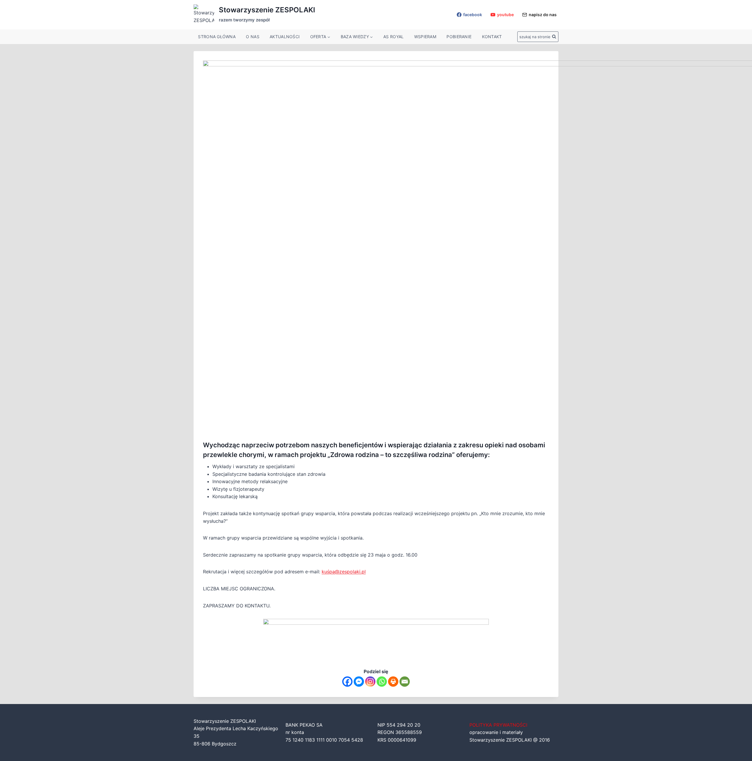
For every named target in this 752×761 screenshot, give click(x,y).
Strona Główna (217, 36)
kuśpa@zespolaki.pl (344, 571)
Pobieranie (458, 36)
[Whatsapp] (382, 681)
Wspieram (425, 36)
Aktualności (285, 36)
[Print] (393, 681)
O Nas (252, 36)
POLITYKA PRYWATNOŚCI (498, 725)
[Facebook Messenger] (359, 681)
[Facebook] (347, 681)
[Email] (405, 681)
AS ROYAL (393, 36)
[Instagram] (370, 681)
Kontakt (492, 36)
